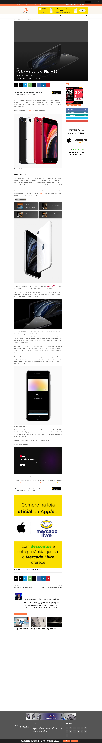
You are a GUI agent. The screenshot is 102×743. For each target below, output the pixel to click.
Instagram (33, 482)
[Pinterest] (22, 5)
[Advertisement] (51, 31)
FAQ (36, 16)
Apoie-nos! (76, 4)
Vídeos (42, 16)
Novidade (39, 569)
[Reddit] (42, 607)
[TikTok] (29, 5)
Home (16, 16)
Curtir (85, 109)
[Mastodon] (40, 5)
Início (15, 19)
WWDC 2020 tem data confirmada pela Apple (52, 587)
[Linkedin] (43, 85)
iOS (48, 16)
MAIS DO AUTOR (31, 614)
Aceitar (66, 740)
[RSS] (24, 5)
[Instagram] (17, 5)
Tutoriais (29, 16)
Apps (15, 626)
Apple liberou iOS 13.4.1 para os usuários (23, 587)
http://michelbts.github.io (28, 596)
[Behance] (25, 607)
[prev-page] (15, 632)
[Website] (55, 607)
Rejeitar (74, 740)
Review (18, 19)
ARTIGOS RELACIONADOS (20, 614)
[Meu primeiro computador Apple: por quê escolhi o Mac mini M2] (38, 622)
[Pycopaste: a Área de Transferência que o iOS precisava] (21, 622)
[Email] (34, 85)
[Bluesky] (38, 5)
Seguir (85, 112)
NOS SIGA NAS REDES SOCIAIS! (73, 105)
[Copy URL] (16, 85)
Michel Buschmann (22, 78)
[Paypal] (20, 5)
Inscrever (85, 121)
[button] (86, 16)
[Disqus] (38, 655)
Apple (19, 569)
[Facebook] (15, 5)
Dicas (22, 16)
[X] (31, 5)
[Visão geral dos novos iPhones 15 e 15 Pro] (54, 622)
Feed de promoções (57, 16)
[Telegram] (26, 5)
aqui (25, 426)
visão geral (32, 110)
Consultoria (81, 4)
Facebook (40, 482)
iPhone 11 (41, 193)
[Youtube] (36, 5)
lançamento (33, 569)
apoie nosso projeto (50, 482)
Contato (71, 4)
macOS (32, 626)
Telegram (27, 482)
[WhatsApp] (33, 5)
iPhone (23, 569)
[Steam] (45, 607)
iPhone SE (28, 569)
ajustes (57, 741)
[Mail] (35, 607)
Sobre (67, 4)
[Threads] (42, 5)
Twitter (22, 482)
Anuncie (86, 4)
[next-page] (17, 632)
